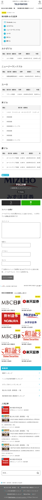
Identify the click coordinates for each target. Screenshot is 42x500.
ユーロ (7, 33)
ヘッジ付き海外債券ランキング (13, 491)
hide (14, 22)
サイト (4, 260)
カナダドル (8, 26)
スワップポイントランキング (30, 491)
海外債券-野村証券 (16, 408)
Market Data (27, 494)
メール (4, 251)
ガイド (34, 494)
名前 (4, 242)
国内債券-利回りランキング (14, 494)
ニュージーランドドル (12, 30)
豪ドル (7, 41)
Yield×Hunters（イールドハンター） (17, 497)
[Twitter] (21, 191)
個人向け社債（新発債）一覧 (8, 8)
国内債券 (17, 427)
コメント (5, 221)
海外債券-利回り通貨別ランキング (26, 8)
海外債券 (4, 12)
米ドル (7, 37)
